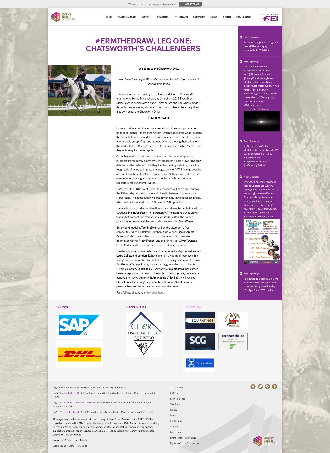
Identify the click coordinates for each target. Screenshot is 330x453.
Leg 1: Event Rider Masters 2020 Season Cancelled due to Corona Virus (89, 387)
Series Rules (176, 421)
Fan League (243, 17)
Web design (59, 446)
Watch (146, 17)
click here (157, 292)
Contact (174, 426)
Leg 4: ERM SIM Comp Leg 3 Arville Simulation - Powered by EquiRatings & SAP (103, 412)
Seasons (162, 17)
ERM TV (174, 393)
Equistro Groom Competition (185, 443)
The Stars (181, 17)
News (214, 17)
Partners (199, 17)
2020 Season (177, 387)
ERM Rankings (177, 398)
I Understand (190, 4)
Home (108, 17)
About (227, 17)
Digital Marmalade (77, 446)
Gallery (173, 410)
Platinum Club (126, 17)
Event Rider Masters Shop (183, 438)
